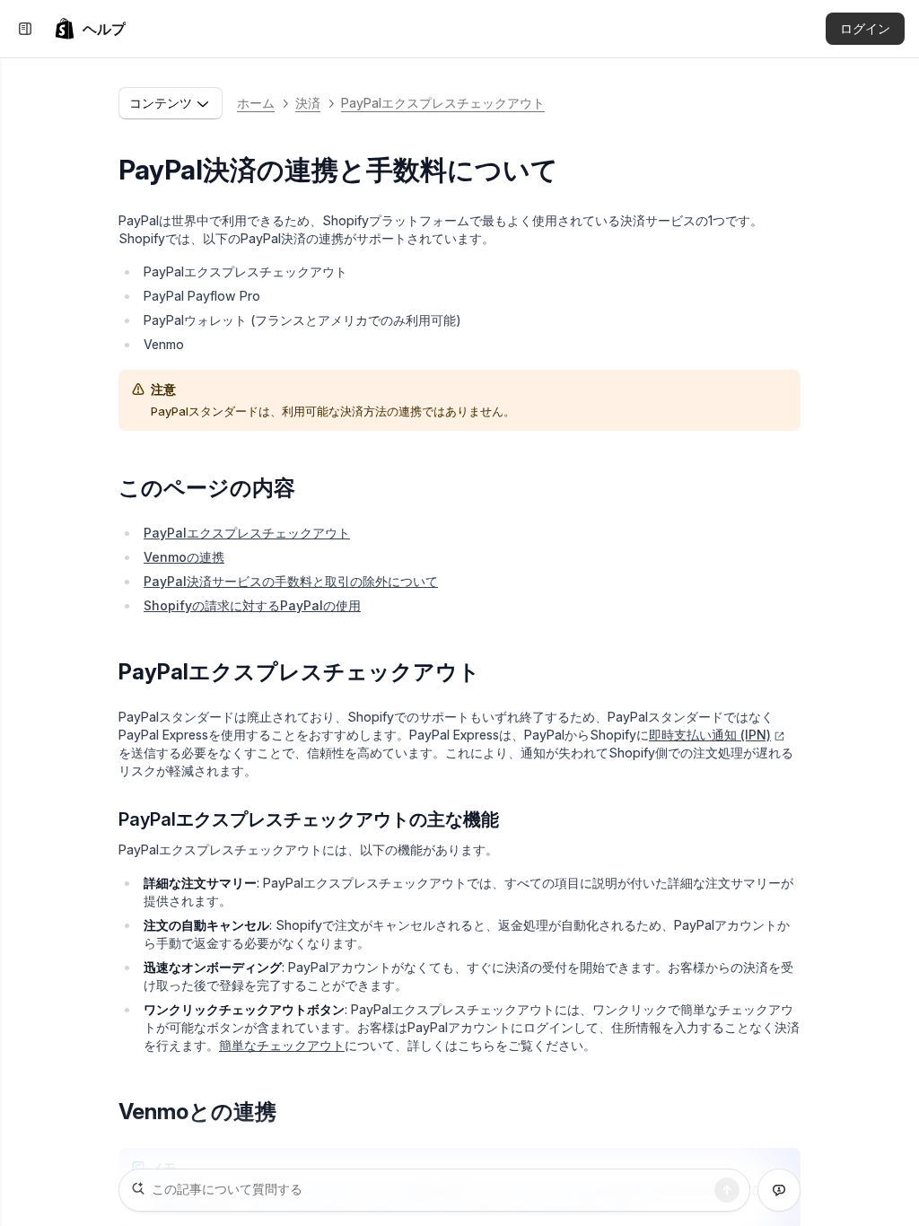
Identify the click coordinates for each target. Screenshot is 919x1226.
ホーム (256, 102)
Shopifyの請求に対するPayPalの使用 (252, 605)
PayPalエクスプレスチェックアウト (443, 102)
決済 (307, 102)
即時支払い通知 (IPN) (710, 734)
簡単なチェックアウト (282, 1045)
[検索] (727, 1190)
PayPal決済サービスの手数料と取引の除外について (291, 581)
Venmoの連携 (184, 557)
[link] (90, 28)
